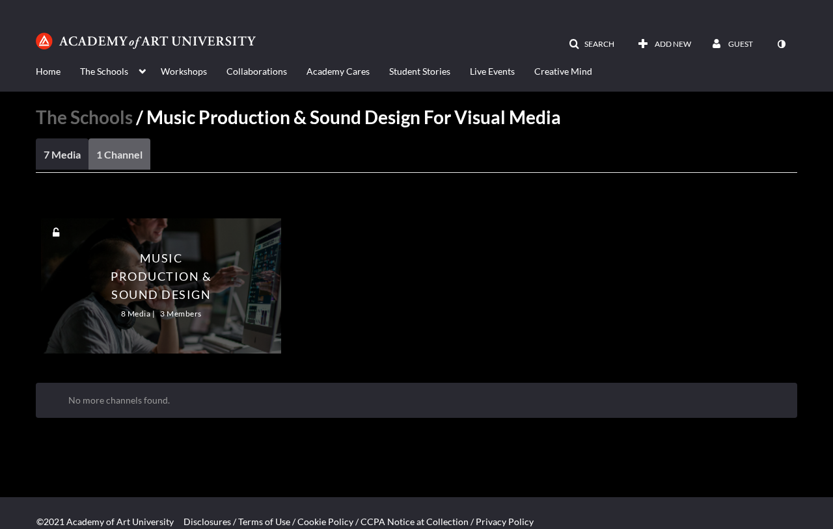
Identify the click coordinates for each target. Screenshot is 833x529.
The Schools (84, 117)
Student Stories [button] (419, 71)
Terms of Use (264, 521)
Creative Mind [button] (563, 71)
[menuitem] (58, 70)
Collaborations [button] (256, 71)
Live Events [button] (492, 71)
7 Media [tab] (62, 154)
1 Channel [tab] (119, 154)
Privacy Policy (505, 521)
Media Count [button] (93, 202)
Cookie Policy (325, 521)
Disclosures (207, 521)
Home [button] (48, 71)
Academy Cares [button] (338, 71)
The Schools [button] (104, 71)
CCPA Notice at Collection (415, 521)
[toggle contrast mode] (781, 44)
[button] (591, 44)
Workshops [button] (184, 71)
